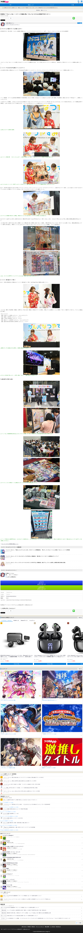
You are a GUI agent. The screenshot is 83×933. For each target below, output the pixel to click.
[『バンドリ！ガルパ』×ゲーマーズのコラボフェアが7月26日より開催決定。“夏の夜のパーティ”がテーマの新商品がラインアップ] (29, 559)
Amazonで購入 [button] (17, 663)
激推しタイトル (44, 10)
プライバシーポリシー (40, 926)
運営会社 (33, 926)
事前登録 (38, 10)
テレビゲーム (32, 620)
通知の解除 (47, 926)
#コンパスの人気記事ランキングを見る (7, 802)
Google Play (41, 588)
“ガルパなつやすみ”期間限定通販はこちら (9, 544)
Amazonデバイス (24, 620)
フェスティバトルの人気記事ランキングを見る (8, 811)
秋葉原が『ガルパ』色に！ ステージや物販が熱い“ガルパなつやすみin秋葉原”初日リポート (42, 7)
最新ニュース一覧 (21, 7)
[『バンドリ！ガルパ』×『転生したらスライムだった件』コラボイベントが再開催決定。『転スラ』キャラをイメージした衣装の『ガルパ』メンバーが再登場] (35, 553)
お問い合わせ (24, 926)
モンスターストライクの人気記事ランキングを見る (9, 825)
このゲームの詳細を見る (11, 576)
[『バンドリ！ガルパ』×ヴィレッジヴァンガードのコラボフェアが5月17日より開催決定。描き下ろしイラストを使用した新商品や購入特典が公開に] (33, 565)
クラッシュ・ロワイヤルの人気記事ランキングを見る (9, 816)
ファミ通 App (4, 2)
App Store (41, 583)
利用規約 (29, 926)
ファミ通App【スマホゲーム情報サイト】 (9, 7)
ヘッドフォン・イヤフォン (6, 620)
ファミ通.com (52, 926)
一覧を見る (80, 617)
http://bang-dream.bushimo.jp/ (11, 596)
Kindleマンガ (16, 620)
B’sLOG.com (58, 926)
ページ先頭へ (79, 922)
